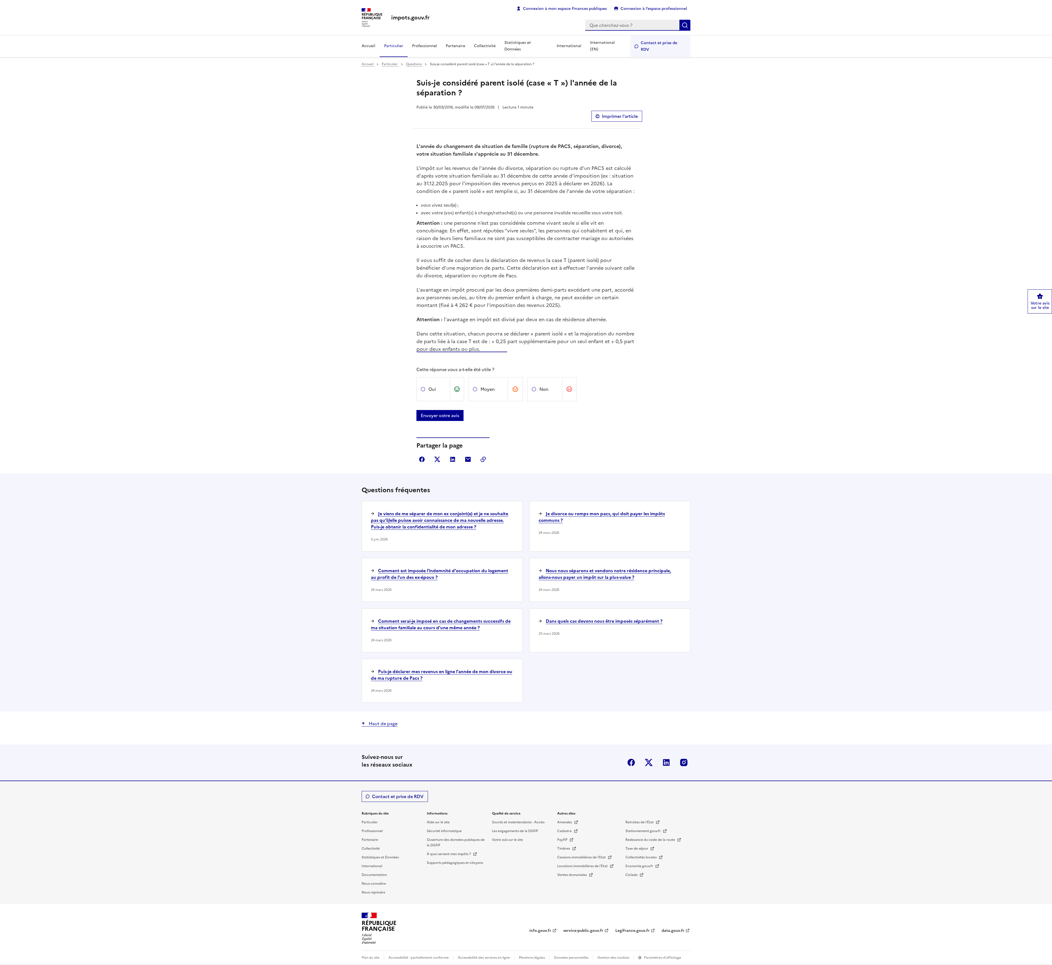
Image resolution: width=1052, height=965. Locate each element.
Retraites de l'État (639, 822)
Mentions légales (532, 957)
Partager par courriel (467, 459)
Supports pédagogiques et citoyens (455, 862)
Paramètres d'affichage (662, 957)
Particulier (393, 46)
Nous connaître (374, 883)
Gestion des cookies (614, 957)
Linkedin (666, 762)
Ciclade (631, 874)
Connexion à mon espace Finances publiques (565, 9)
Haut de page (383, 723)
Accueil (368, 46)
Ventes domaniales (572, 874)
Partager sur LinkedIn (452, 459)
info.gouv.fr (540, 930)
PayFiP (562, 839)
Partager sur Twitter (437, 459)
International (569, 46)
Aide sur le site (438, 822)
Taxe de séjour (637, 848)
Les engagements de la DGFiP (515, 831)
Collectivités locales (641, 857)
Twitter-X (648, 762)
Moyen (488, 389)
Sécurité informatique (444, 831)
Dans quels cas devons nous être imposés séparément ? (604, 621)
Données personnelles (571, 957)
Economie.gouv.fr (639, 866)
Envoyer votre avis (440, 415)
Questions (414, 64)
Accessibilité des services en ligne (484, 957)
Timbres (564, 848)
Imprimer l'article (620, 116)
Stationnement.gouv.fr (643, 831)
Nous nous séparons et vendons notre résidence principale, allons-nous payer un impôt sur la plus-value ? (605, 573)
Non (543, 389)
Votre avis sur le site (507, 839)
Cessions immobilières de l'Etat (582, 857)
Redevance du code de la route (650, 839)
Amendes (565, 822)
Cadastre (565, 831)
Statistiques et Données (517, 46)
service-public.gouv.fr (583, 930)
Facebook (631, 762)
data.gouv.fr (673, 930)
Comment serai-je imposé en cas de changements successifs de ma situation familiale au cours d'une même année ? (441, 624)
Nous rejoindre (373, 892)
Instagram (683, 762)
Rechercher (684, 25)
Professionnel (424, 46)
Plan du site (370, 957)
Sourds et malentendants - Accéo (518, 822)
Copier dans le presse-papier (483, 459)
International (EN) (602, 46)
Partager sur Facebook (421, 459)
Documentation (374, 874)
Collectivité (485, 46)
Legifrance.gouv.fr (632, 930)
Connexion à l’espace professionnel (654, 9)
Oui (432, 389)
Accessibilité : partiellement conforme (418, 957)
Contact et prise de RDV (659, 46)
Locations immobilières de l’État (582, 866)
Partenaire (455, 46)
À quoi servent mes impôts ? (449, 854)
